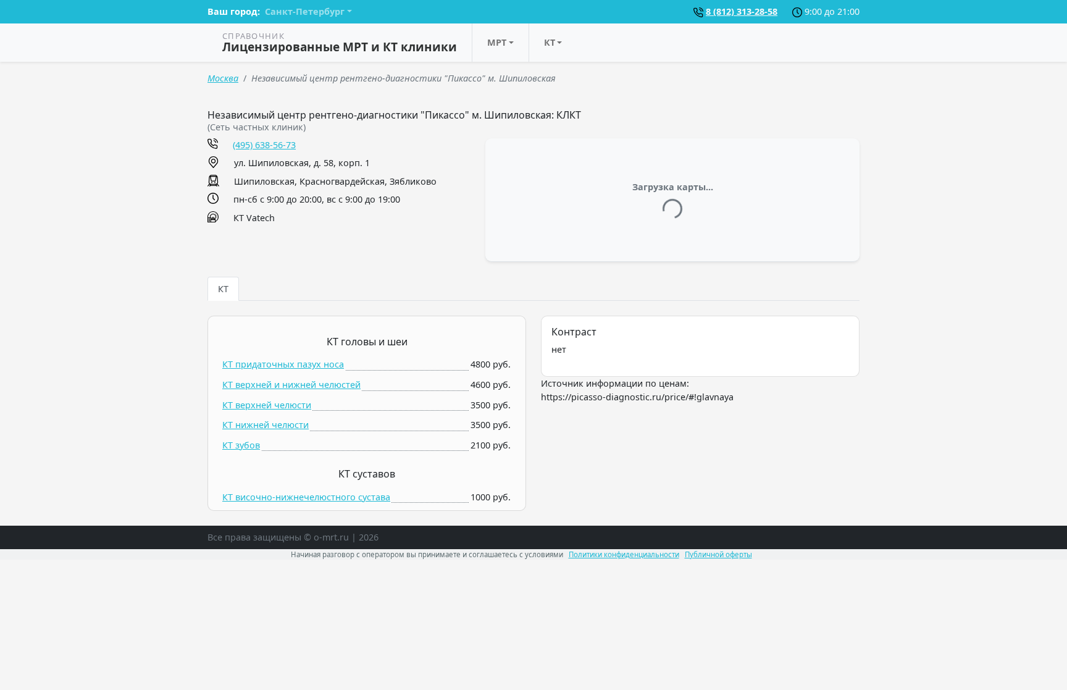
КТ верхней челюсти (266, 405)
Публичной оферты (718, 554)
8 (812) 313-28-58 (741, 11)
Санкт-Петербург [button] (305, 11)
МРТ (496, 42)
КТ (549, 42)
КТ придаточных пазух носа (283, 364)
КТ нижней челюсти (265, 425)
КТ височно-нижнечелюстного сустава (306, 497)
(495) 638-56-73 (264, 145)
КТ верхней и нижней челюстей (291, 384)
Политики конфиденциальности (624, 554)
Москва (222, 78)
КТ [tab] (223, 289)
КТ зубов (241, 445)
